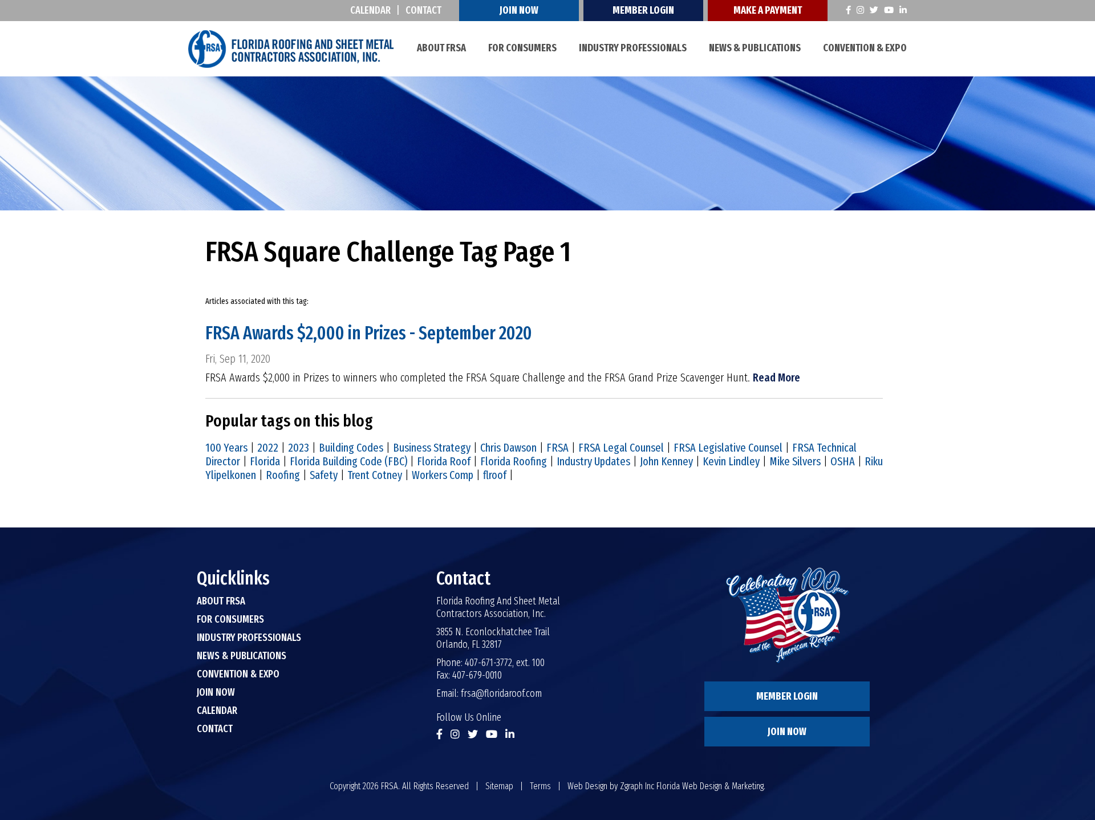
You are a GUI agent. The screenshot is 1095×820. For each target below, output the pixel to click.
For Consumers (522, 48)
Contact (423, 10)
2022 (267, 447)
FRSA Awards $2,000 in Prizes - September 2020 (368, 333)
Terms (540, 786)
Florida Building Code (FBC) (348, 461)
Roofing (283, 475)
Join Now (519, 10)
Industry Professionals (633, 48)
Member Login (643, 10)
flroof (494, 475)
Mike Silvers (795, 461)
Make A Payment (767, 10)
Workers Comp (442, 475)
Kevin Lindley (731, 461)
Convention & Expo (865, 48)
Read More (776, 377)
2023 (298, 447)
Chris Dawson (508, 447)
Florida (265, 461)
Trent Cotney (374, 475)
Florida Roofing (513, 461)
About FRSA (441, 48)
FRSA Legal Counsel (621, 447)
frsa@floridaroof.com (501, 693)
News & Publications (755, 48)
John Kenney (666, 461)
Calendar (370, 10)
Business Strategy (432, 447)
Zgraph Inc (637, 786)
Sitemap (499, 786)
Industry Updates (593, 461)
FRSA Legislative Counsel (728, 447)
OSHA (842, 461)
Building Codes (351, 447)
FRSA (557, 447)
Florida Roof (444, 461)
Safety (324, 475)
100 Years (226, 447)
